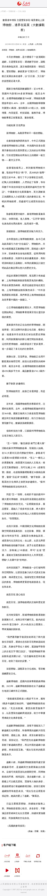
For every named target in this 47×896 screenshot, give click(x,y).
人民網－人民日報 (35, 44)
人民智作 (17, 876)
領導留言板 (37, 861)
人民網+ (17, 861)
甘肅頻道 (11, 11)
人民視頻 (7, 876)
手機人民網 (27, 861)
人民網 (3, 11)
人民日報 (7, 861)
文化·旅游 (22, 11)
